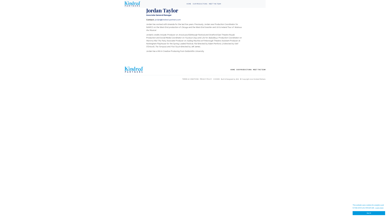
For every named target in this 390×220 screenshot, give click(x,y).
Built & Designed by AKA (230, 79)
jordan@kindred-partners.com (168, 20)
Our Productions (200, 4)
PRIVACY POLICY (206, 79)
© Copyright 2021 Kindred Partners (253, 79)
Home (189, 4)
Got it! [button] (369, 213)
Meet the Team (215, 4)
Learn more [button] (379, 208)
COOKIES (216, 79)
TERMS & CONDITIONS (190, 79)
